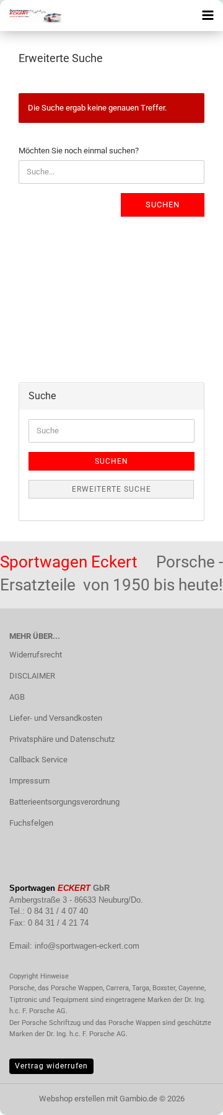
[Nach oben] (189, 1096)
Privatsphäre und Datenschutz (62, 739)
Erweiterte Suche (111, 489)
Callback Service (38, 759)
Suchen (163, 204)
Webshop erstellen (72, 1098)
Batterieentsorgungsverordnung (64, 801)
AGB (17, 697)
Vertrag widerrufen (51, 1066)
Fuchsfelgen (31, 823)
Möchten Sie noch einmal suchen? (79, 150)
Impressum (29, 780)
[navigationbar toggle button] (207, 15)
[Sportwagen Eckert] (31, 15)
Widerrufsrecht (35, 654)
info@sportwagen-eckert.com (87, 945)
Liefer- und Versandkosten (55, 718)
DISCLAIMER (32, 675)
